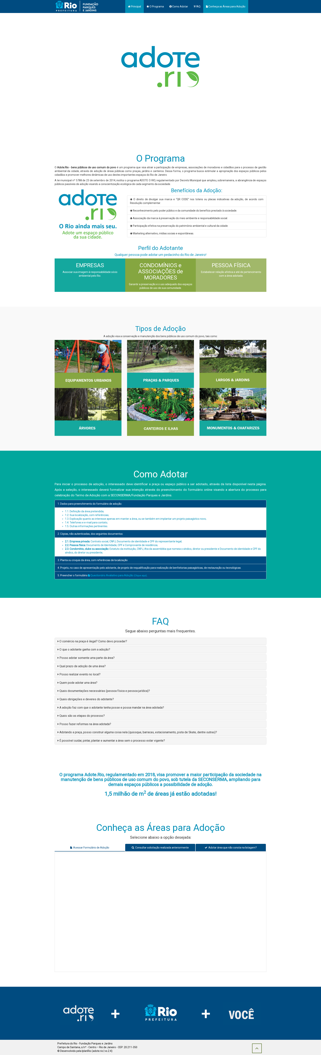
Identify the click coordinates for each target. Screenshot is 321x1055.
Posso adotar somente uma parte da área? (87, 658)
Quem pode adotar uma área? (78, 682)
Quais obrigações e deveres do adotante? (86, 699)
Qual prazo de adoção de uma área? (82, 666)
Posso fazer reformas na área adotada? (85, 724)
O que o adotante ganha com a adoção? (84, 649)
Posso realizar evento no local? (79, 674)
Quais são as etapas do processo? (82, 715)
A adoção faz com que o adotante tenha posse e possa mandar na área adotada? (111, 707)
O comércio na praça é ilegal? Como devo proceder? (93, 641)
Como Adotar (180, 6)
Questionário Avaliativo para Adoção (118, 575)
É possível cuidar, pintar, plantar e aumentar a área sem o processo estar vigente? (112, 740)
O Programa (156, 6)
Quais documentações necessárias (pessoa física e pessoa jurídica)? (104, 691)
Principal (135, 6)
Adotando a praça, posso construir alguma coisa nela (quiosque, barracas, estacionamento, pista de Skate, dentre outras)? (138, 732)
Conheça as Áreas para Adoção (226, 6)
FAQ (197, 6)
